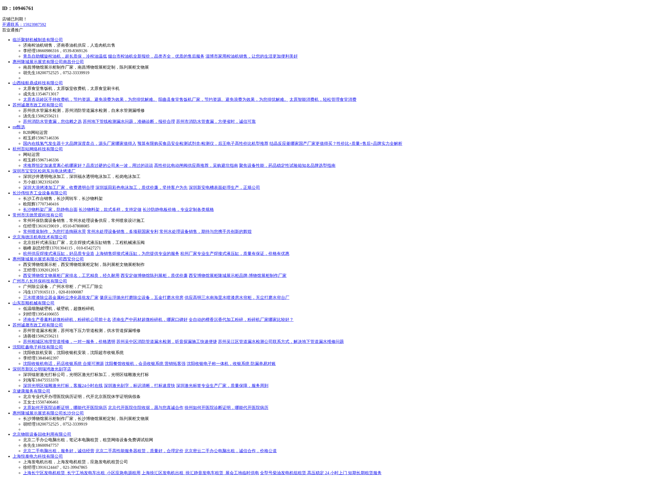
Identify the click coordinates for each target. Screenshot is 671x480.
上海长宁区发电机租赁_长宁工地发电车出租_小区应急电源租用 (81, 473)
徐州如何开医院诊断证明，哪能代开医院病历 (226, 407)
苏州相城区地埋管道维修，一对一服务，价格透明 (69, 341)
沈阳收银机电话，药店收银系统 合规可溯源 (63, 363)
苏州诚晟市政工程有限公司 (38, 105)
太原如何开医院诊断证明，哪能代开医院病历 (65, 407)
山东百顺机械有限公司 (34, 303)
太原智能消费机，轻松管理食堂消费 (322, 99)
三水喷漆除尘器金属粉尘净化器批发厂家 (61, 297)
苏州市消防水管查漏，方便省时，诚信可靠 (216, 121)
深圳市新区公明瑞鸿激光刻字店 (42, 369)
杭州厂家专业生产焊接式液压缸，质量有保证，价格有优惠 (234, 253)
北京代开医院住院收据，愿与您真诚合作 (145, 407)
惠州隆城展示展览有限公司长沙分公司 (48, 413)
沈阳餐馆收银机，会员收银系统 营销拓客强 (145, 363)
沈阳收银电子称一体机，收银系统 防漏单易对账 (231, 363)
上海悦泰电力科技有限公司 (38, 456)
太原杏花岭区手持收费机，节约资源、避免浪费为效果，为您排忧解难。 (90, 99)
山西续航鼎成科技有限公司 (38, 83)
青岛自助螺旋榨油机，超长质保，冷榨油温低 (65, 56)
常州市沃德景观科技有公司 (38, 215)
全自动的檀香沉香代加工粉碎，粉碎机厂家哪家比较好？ (241, 319)
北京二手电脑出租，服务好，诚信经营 (58, 451)
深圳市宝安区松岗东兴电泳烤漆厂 (44, 171)
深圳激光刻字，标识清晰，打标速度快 (139, 385)
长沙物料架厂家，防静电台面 (50, 209)
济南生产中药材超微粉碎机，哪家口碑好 (150, 319)
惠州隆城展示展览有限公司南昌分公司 (48, 61)
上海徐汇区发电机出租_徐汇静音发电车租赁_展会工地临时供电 (200, 473)
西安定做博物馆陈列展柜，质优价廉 (154, 275)
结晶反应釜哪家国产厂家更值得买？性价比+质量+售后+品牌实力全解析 (335, 143)
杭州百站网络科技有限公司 (38, 149)
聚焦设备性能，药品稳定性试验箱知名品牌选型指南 (287, 165)
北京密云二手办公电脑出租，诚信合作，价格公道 (231, 451)
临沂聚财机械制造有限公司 (38, 39)
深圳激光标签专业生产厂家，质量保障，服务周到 (222, 385)
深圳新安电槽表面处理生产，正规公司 (224, 187)
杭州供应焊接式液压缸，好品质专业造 (58, 253)
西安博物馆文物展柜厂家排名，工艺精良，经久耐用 (71, 275)
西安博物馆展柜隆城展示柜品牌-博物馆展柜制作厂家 (237, 275)
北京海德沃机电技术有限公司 (40, 237)
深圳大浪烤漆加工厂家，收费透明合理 (58, 187)
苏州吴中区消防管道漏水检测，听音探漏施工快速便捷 (166, 341)
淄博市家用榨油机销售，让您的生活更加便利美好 (251, 56)
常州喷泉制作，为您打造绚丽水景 (54, 231)
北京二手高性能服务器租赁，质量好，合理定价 (139, 451)
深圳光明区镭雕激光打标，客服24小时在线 (63, 385)
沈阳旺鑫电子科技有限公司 (38, 347)
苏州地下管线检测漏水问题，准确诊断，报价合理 (129, 121)
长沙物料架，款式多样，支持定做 (110, 209)
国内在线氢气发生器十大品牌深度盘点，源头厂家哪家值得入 (79, 143)
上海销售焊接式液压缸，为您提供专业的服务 (137, 253)
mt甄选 (19, 127)
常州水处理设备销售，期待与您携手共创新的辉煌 (205, 231)
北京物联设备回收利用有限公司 (42, 434)
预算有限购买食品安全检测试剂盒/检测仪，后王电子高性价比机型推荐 (202, 143)
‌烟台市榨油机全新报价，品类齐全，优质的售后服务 (156, 56)
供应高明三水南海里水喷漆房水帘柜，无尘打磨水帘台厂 (237, 297)
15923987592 (24, 24)
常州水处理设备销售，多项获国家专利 (122, 231)
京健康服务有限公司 (31, 391)
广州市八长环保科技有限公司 (40, 281)
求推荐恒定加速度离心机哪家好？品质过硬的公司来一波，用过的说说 (88, 165)
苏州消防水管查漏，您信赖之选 (52, 121)
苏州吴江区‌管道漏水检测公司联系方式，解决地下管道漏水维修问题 (281, 341)
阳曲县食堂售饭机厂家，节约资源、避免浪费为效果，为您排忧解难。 (223, 99)
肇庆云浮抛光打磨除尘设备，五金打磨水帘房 (141, 297)
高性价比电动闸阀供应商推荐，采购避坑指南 (196, 165)
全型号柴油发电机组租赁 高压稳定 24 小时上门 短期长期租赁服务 (321, 473)
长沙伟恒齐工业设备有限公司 (40, 193)
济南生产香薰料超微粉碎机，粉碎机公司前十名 (67, 319)
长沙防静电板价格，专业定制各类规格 (178, 209)
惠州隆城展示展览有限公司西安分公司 (48, 259)
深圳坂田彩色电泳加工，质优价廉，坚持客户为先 (141, 187)
